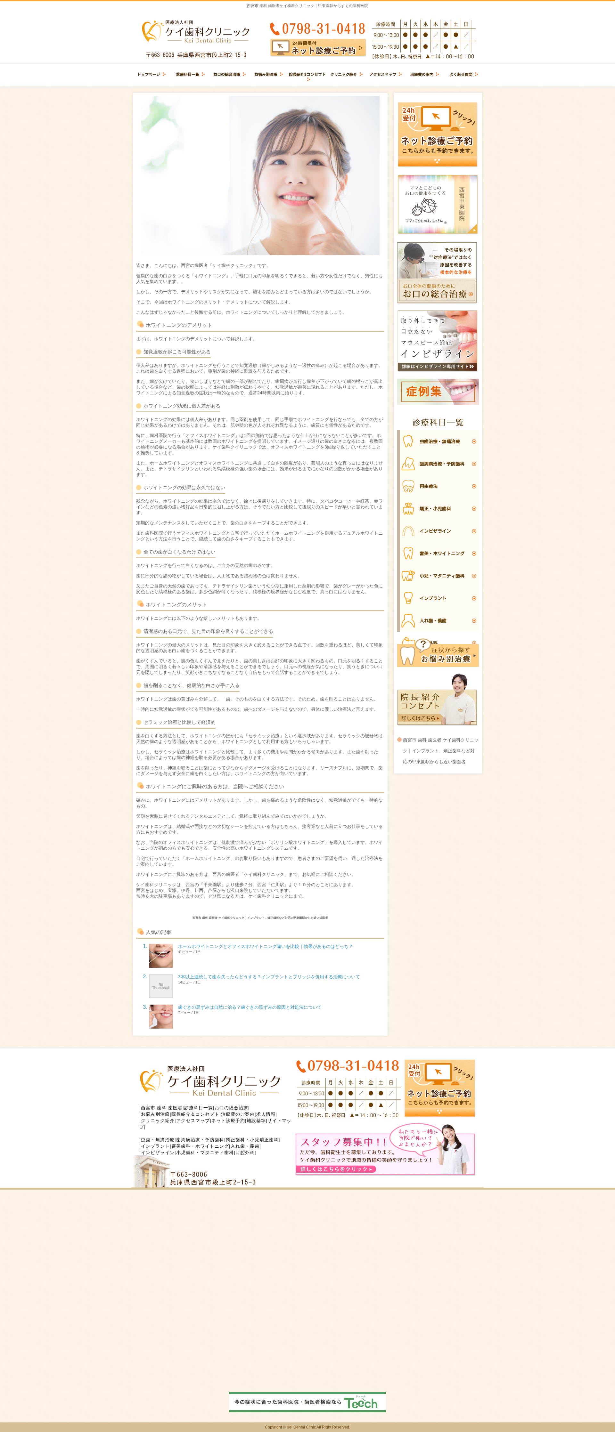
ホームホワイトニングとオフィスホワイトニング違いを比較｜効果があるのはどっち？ (265, 946)
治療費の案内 (421, 74)
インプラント (155, 1146)
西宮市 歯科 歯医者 (162, 1107)
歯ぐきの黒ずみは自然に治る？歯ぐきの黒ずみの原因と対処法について (250, 1007)
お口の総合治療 (226, 74)
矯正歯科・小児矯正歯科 (252, 1139)
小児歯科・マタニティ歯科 (205, 1152)
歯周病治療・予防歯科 (200, 1139)
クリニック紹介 (343, 74)
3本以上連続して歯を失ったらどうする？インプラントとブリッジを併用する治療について (269, 976)
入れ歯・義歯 (245, 1146)
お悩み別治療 (265, 74)
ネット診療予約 (228, 1120)
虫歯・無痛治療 (158, 1139)
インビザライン (158, 1152)
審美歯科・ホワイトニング (200, 1146)
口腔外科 (245, 1152)
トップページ (148, 74)
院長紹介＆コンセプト (195, 1114)
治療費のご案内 (238, 1114)
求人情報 (265, 1114)
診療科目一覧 (187, 74)
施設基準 (256, 1120)
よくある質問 (460, 74)
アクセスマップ (382, 74)
